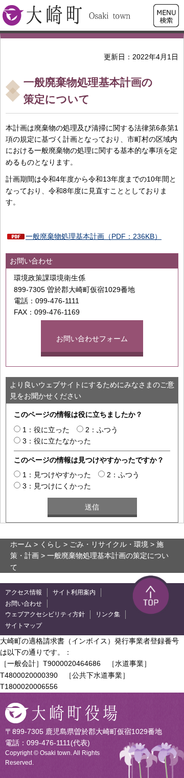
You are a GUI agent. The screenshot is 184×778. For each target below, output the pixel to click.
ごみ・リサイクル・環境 (109, 544)
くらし (50, 544)
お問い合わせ (23, 603)
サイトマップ (23, 625)
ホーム (21, 544)
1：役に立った (46, 430)
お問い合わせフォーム (92, 339)
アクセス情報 (23, 592)
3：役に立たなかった (56, 441)
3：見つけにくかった (56, 486)
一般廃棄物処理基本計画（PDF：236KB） (94, 236)
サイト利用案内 (74, 592)
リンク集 (108, 614)
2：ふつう (101, 430)
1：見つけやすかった (56, 475)
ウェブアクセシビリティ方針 (45, 614)
